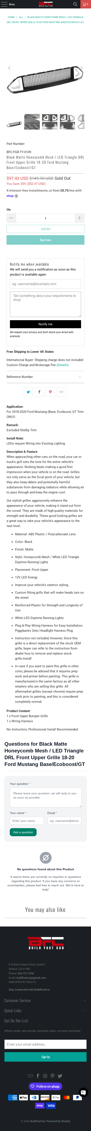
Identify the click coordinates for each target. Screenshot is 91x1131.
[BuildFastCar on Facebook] (38, 1076)
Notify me (45, 324)
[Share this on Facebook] (39, 392)
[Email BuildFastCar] (31, 1076)
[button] (83, 1092)
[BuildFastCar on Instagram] (45, 1076)
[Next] (81, 68)
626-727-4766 (26, 973)
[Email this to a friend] (61, 392)
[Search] (75, 4)
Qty (9, 209)
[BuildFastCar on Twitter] (60, 1076)
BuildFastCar (37, 1121)
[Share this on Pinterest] (50, 392)
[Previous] (9, 68)
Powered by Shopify (58, 1121)
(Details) (63, 365)
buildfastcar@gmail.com (31, 977)
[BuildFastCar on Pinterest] (53, 1076)
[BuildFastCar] (45, 4)
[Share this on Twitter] (28, 392)
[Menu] (2, 4)
